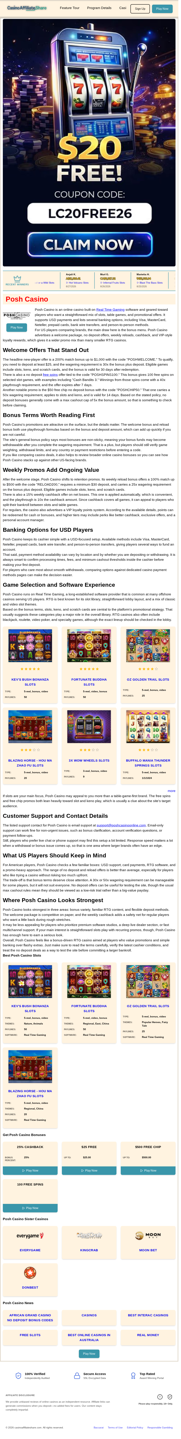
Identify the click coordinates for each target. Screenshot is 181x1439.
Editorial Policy (135, 1427)
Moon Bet (148, 1250)
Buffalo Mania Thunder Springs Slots (148, 763)
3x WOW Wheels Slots (89, 760)
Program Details (99, 8)
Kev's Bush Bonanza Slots (30, 682)
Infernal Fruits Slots (97, 282)
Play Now (162, 8)
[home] (29, 14)
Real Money (148, 1335)
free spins (50, 375)
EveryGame (30, 1250)
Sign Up (140, 8)
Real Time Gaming (110, 309)
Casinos (89, 1315)
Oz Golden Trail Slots (148, 679)
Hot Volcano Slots (61, 282)
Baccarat (99, 1427)
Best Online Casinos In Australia (89, 1337)
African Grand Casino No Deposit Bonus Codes (30, 1317)
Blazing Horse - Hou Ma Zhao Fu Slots (30, 763)
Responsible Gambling (160, 1427)
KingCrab (89, 1250)
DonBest (30, 1287)
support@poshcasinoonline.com (121, 825)
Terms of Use (115, 1427)
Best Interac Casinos (148, 1315)
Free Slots (30, 1335)
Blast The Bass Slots (133, 282)
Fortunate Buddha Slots (89, 682)
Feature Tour (69, 8)
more (172, 791)
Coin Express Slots (170, 282)
